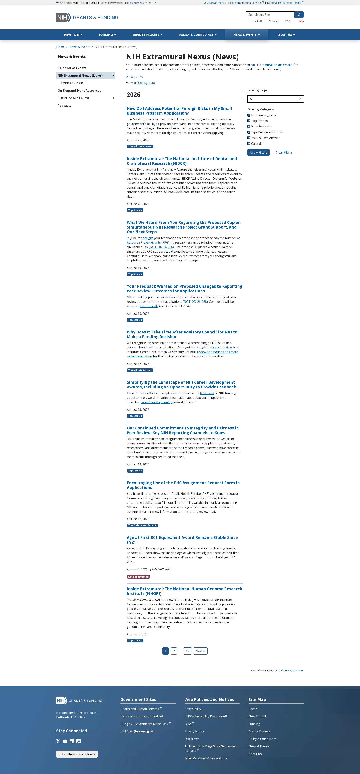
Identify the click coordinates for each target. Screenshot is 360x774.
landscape (207, 393)
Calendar (257, 144)
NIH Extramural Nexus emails (271, 65)
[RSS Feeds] (78, 741)
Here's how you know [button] (138, 2)
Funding (106, 35)
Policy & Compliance (196, 35)
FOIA (187, 724)
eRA (257, 21)
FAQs (288, 21)
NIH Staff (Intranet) (135, 731)
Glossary (273, 21)
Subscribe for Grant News (77, 754)
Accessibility (192, 709)
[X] (58, 741)
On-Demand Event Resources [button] (79, 90)
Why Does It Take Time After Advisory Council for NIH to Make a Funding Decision (182, 334)
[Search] (299, 14)
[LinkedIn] (72, 741)
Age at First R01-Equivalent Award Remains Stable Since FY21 (182, 540)
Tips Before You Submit (268, 132)
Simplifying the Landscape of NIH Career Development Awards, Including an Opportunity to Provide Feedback (181, 385)
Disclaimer (191, 739)
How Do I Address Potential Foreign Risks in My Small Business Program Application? (179, 111)
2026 (129, 77)
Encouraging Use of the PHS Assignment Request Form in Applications (183, 485)
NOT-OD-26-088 (195, 302)
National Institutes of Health (284, 2)
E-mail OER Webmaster (289, 670)
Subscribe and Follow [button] (73, 98)
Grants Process (146, 35)
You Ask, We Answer (265, 138)
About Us (285, 35)
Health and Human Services (139, 709)
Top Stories (259, 121)
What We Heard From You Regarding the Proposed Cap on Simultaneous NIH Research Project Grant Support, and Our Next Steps (184, 227)
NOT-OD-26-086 (161, 247)
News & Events (245, 35)
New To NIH (257, 716)
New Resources (262, 126)
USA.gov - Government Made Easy (144, 724)
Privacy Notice (194, 731)
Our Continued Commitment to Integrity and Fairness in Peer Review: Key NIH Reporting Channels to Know (183, 430)
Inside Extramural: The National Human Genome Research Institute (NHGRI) (184, 591)
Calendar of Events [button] (72, 68)
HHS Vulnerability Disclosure (204, 716)
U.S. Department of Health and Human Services (233, 2)
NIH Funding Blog (263, 115)
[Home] (103, 17)
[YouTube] (65, 741)
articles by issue (144, 83)
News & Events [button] (72, 56)
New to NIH (73, 35)
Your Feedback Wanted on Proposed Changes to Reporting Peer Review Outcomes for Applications (184, 289)
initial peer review (219, 347)
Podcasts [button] (64, 105)
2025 (139, 77)
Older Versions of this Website (205, 758)
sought (148, 238)
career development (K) (157, 402)
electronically (149, 306)
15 (187, 651)
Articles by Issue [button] (72, 83)
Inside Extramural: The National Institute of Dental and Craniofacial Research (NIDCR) (182, 161)
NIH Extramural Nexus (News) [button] (80, 75)
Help (301, 21)
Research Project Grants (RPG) (148, 242)
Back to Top (343, 767)
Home (60, 47)
